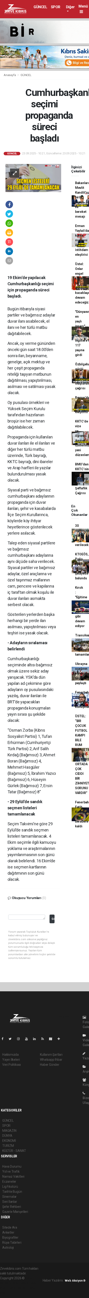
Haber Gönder (49, 1064)
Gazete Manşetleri (15, 1212)
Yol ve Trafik (11, 1171)
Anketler (8, 1232)
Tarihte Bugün (12, 1191)
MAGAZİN (9, 1130)
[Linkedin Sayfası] (36, 1039)
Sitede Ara (9, 1227)
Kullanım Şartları (51, 1054)
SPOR (55, 7)
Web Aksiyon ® (75, 1280)
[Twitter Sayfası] (12, 1039)
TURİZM (8, 1146)
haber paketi (20, 1283)
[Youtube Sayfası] (28, 1039)
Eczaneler (9, 1181)
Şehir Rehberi (11, 1206)
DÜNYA (7, 1135)
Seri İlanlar (9, 1201)
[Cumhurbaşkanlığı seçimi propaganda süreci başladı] (33, 177)
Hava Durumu (11, 1166)
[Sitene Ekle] (61, 1039)
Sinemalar (9, 1196)
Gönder (53, 919)
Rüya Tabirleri (11, 1242)
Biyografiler (10, 1237)
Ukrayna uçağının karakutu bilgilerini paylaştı (82, 673)
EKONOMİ (9, 1140)
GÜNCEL (40, 7)
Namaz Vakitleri (13, 1176)
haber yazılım (18, 1288)
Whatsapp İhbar (51, 1059)
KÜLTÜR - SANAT (14, 1151)
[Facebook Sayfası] (4, 1039)
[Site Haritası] (52, 1039)
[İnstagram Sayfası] (20, 1039)
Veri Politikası (11, 1064)
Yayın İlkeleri (11, 1059)
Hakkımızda (10, 1054)
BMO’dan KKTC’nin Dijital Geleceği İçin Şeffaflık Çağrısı (82, 478)
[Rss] (44, 1039)
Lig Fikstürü (10, 1186)
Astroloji (8, 1247)
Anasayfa (10, 75)
